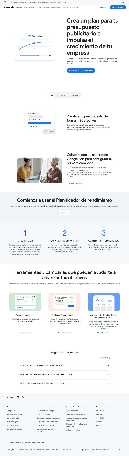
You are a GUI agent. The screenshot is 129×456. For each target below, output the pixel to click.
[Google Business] (5, 2)
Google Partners (72, 411)
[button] (64, 365)
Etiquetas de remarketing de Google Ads (76, 425)
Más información (25, 333)
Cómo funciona (29, 7)
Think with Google (43, 414)
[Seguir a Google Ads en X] (23, 397)
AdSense (99, 422)
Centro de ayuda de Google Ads (48, 418)
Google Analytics (13, 425)
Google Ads (11, 411)
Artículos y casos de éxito (52, 7)
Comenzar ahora (118, 7)
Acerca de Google (25, 450)
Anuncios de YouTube (14, 414)
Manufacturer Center (14, 429)
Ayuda (86, 450)
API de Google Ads (73, 430)
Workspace (100, 411)
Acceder (103, 7)
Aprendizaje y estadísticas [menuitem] (47, 2)
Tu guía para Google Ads (45, 425)
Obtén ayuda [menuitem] (62, 2)
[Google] (10, 450)
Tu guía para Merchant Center (47, 422)
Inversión (39, 7)
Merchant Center (13, 418)
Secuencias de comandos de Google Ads (76, 419)
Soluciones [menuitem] (32, 2)
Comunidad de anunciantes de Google (47, 430)
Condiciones (66, 450)
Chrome (99, 414)
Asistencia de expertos (70, 7)
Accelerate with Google (45, 411)
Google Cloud (101, 418)
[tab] (51, 95)
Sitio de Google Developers (76, 414)
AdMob (98, 425)
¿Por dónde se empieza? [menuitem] (19, 2)
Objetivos (19, 7)
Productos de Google (42, 450)
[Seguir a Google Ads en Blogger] (18, 397)
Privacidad (55, 450)
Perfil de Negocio (13, 422)
